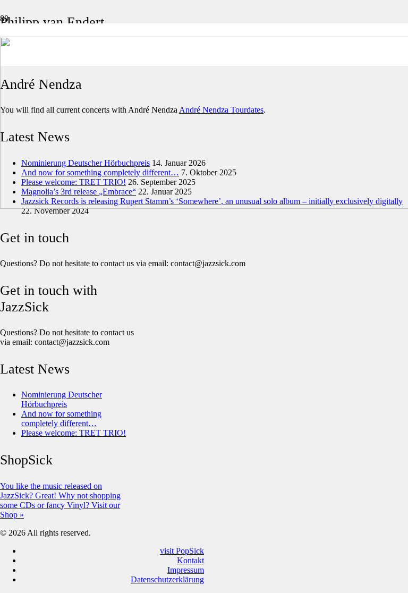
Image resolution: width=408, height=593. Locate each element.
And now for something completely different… (61, 418)
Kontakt (190, 560)
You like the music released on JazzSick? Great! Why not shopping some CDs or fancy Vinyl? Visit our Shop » (60, 500)
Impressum (185, 569)
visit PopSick (182, 550)
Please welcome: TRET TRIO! (73, 432)
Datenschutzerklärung (167, 579)
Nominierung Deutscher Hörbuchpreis (61, 399)
